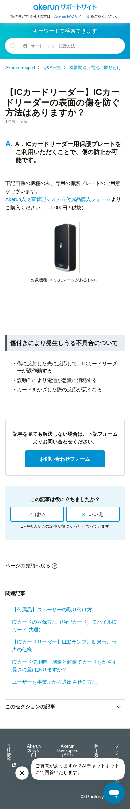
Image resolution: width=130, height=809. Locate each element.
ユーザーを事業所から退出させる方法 (54, 682)
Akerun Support (20, 67)
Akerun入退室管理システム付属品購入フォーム (58, 199)
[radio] (37, 514)
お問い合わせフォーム (65, 459)
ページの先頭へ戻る (27, 565)
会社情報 (9, 753)
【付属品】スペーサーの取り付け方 (52, 609)
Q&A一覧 (52, 67)
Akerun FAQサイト (69, 16)
